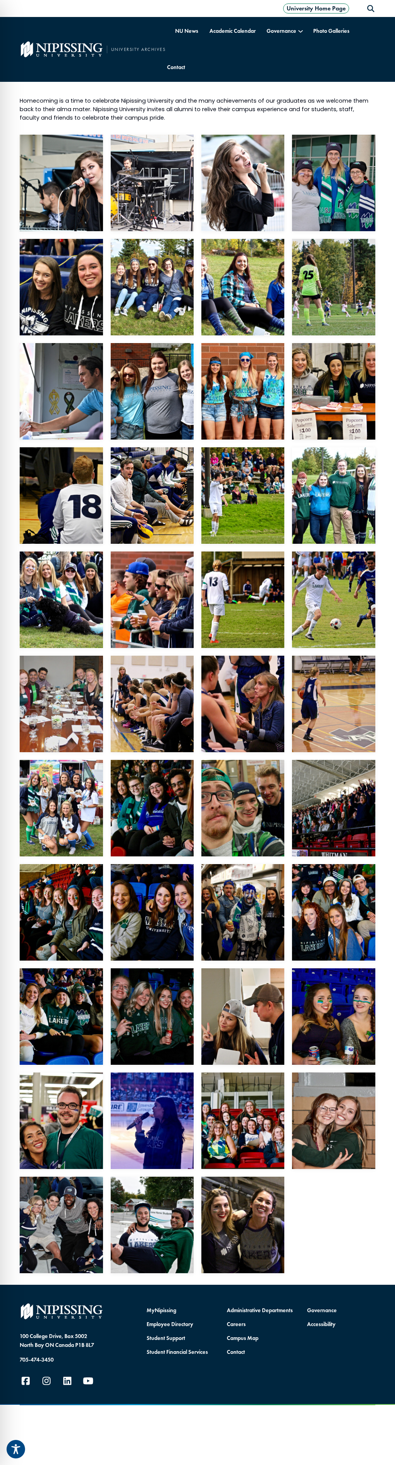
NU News (186, 30)
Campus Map (242, 1338)
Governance (322, 1310)
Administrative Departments (260, 1310)
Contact (176, 67)
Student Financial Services (177, 1351)
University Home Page (316, 8)
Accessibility (321, 1324)
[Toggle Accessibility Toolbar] (16, 1449)
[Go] (370, 8)
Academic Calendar (232, 30)
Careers (236, 1324)
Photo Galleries (331, 30)
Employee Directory (170, 1324)
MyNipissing (161, 1310)
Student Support (166, 1338)
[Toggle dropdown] (300, 31)
